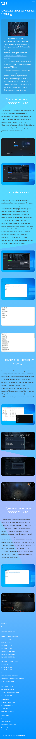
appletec (5, 3)
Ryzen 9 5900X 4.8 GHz (8, 651)
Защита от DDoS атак (7, 711)
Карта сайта (4, 730)
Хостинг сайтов (5, 629)
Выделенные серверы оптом (9, 675)
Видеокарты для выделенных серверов (12, 678)
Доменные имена (6, 626)
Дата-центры (5, 727)
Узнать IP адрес (5, 708)
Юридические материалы (8, 724)
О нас (3, 718)
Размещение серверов (7, 681)
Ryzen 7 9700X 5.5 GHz (8, 654)
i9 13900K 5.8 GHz (6, 645)
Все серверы (4, 673)
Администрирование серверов (10, 692)
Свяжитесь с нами (6, 721)
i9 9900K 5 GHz (5, 642)
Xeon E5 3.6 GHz (6, 640)
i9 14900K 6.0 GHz (6, 648)
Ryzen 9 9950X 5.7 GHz (8, 657)
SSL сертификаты (6, 695)
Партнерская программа (8, 702)
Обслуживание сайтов (7, 689)
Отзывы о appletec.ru (7, 705)
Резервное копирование (8, 631)
